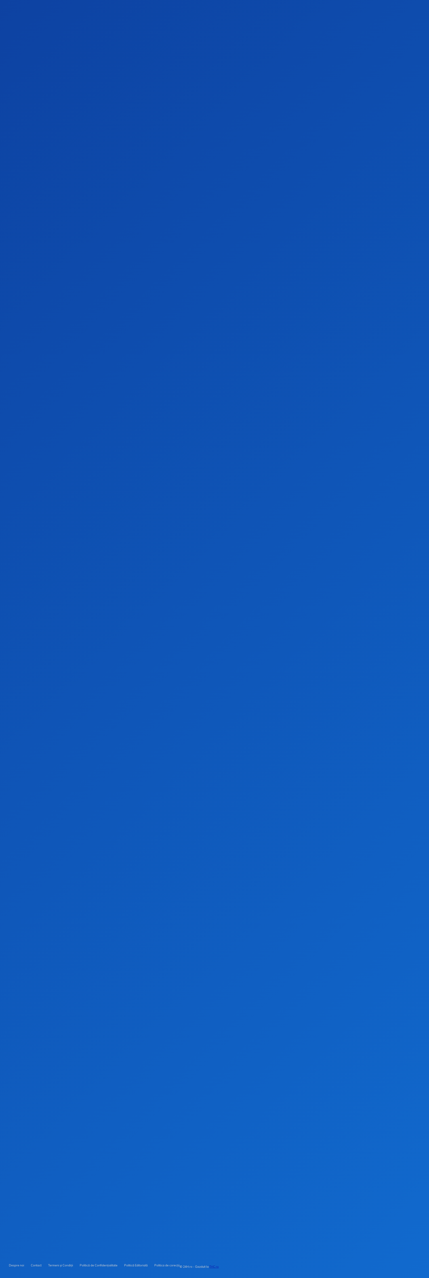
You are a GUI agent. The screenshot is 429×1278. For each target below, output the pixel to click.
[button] (300, 71)
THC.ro (214, 1266)
